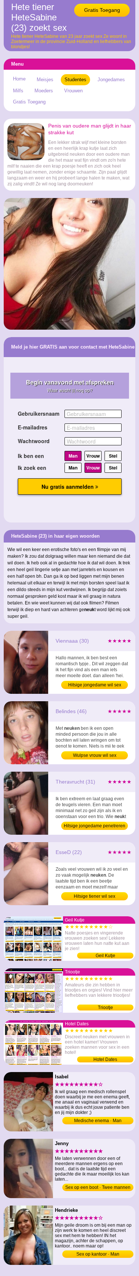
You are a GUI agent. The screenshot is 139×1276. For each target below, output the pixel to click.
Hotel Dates (105, 1059)
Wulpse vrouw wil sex (94, 755)
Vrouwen (73, 90)
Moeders (43, 90)
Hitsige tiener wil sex (94, 896)
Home (19, 79)
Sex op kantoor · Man (97, 1254)
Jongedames (111, 79)
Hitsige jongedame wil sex (94, 685)
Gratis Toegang (102, 10)
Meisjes (45, 79)
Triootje (105, 1007)
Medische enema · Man (98, 1120)
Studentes (75, 79)
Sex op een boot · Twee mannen (97, 1187)
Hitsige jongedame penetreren (94, 825)
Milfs (18, 90)
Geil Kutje (105, 955)
